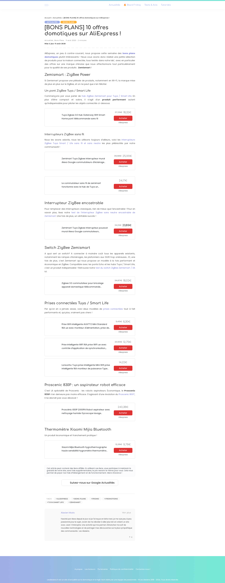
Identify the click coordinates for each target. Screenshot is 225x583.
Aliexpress (62, 499)
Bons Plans (68, 22)
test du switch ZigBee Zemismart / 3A (115, 267)
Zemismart (75, 502)
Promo (95, 499)
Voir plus (126, 513)
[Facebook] (130, 536)
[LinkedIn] (132, 536)
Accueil (48, 18)
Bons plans (80, 499)
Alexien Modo (68, 513)
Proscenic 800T (127, 394)
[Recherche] (179, 5)
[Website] (127, 536)
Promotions (111, 499)
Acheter (123, 118)
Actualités (57, 18)
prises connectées (113, 308)
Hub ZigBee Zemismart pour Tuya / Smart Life (106, 96)
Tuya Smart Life (56, 502)
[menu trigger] (48, 5)
